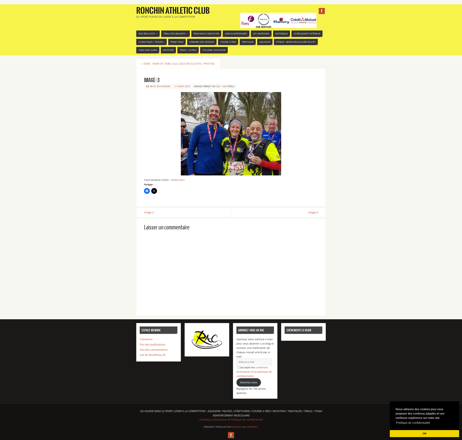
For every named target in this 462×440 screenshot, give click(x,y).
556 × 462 (221, 86)
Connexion (146, 339)
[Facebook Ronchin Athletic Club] (322, 11)
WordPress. (251, 426)
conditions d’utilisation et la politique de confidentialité (254, 372)
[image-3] (231, 133)
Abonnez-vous (248, 382)
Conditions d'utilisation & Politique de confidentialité (231, 419)
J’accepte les (254, 372)
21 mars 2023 (182, 86)
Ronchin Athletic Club (173, 11)
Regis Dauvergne (160, 86)
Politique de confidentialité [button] (413, 422)
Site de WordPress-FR (152, 355)
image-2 (149, 212)
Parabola (236, 426)
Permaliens (178, 179)
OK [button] (424, 433)
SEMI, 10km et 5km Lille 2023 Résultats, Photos (178, 63)
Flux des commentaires (154, 349)
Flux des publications (152, 344)
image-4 (313, 212)
